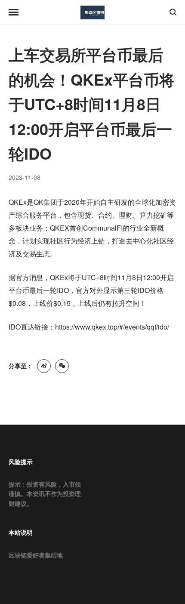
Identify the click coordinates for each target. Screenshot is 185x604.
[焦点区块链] (92, 12)
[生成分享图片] (62, 366)
